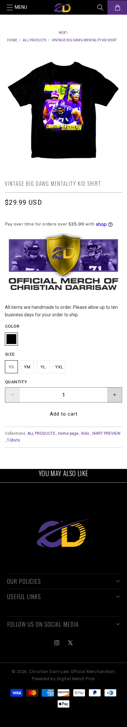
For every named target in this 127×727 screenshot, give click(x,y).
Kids (85, 433)
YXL (59, 366)
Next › (63, 32)
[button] (17, 7)
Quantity (16, 381)
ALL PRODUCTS (34, 40)
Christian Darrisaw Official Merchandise (71, 671)
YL (43, 366)
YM (27, 366)
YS (11, 366)
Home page (68, 433)
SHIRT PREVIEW (106, 433)
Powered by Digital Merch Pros (63, 678)
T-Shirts (13, 440)
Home (12, 40)
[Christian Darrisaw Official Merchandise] (64, 532)
